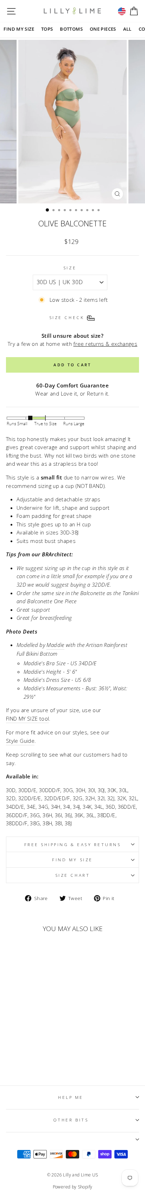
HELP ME (70, 1097)
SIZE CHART (72, 875)
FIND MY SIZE (19, 29)
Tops (47, 29)
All (127, 29)
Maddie (55, 644)
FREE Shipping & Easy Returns (72, 844)
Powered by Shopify (73, 1187)
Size (69, 267)
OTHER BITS (70, 1119)
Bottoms (71, 29)
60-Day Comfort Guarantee (72, 385)
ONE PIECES (103, 29)
